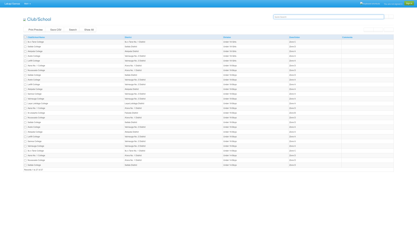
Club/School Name (36, 37)
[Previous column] (369, 30)
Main (26, 3)
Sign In (409, 3)
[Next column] (378, 30)
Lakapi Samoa (12, 3)
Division (227, 37)
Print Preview (35, 29)
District (128, 37)
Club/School (38, 19)
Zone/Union (294, 37)
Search (72, 29)
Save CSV (55, 29)
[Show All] (391, 17)
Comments (347, 37)
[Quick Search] (386, 17)
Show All (89, 29)
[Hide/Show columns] (389, 30)
